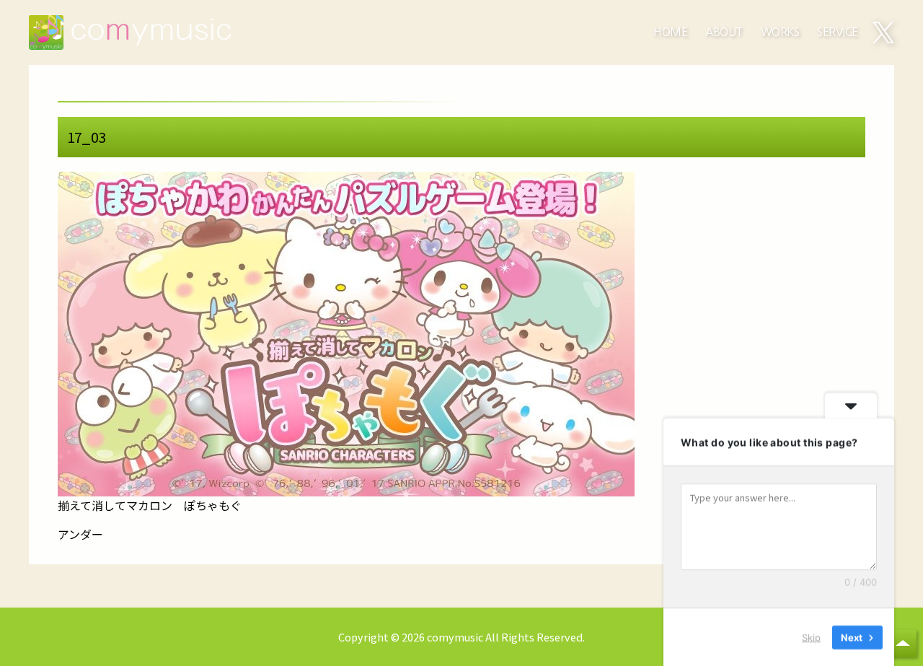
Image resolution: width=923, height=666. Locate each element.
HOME (670, 32)
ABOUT (724, 32)
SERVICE (837, 32)
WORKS (780, 32)
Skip (811, 636)
